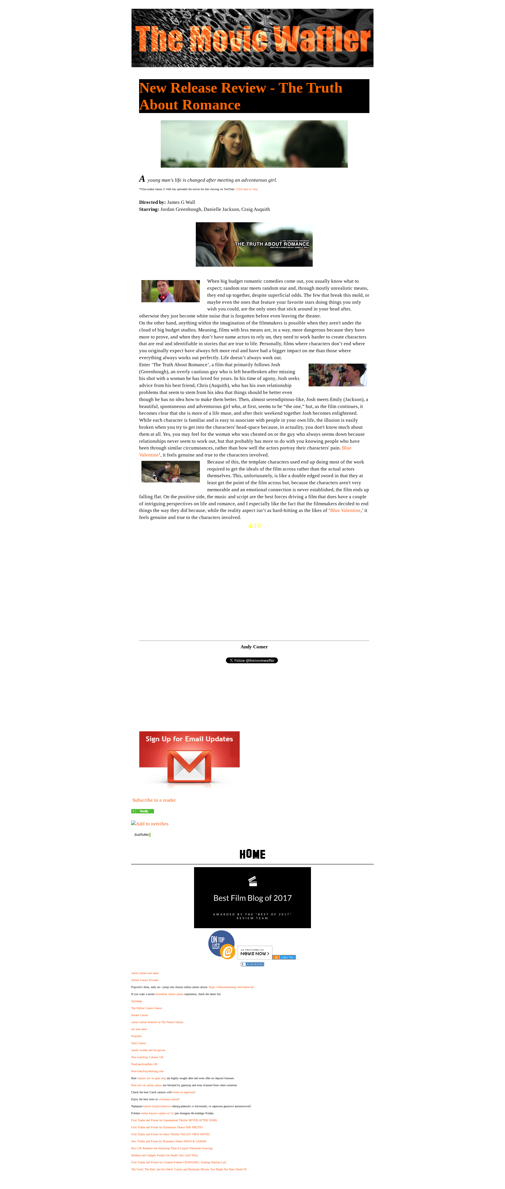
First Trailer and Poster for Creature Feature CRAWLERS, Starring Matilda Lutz (178, 1162)
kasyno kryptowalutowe (157, 1106)
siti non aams (139, 1029)
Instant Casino (139, 1015)
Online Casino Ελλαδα (144, 980)
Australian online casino (169, 994)
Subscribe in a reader (154, 800)
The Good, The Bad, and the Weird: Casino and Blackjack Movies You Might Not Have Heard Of (188, 1169)
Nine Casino (138, 1043)
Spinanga (136, 1001)
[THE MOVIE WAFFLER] (142, 812)
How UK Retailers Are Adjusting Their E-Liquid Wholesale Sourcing (171, 1148)
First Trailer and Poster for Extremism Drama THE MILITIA (167, 1127)
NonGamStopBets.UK (144, 1064)
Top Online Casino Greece (146, 1008)
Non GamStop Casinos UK (147, 1057)
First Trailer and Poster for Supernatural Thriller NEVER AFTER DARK (174, 1120)
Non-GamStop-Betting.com (147, 1071)
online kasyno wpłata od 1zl (157, 1113)
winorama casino (168, 1099)
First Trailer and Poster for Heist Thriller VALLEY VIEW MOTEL (170, 1134)
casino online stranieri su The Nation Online (157, 1022)
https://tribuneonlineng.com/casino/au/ (231, 987)
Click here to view (246, 189)
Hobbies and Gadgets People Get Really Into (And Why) (164, 1155)
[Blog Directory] (284, 958)
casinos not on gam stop (151, 1078)
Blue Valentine (345, 510)
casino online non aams (145, 973)
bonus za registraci (183, 1092)
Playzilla (136, 1036)
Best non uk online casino (146, 1085)
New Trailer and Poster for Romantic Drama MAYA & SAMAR (168, 1141)
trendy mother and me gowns (148, 1050)
